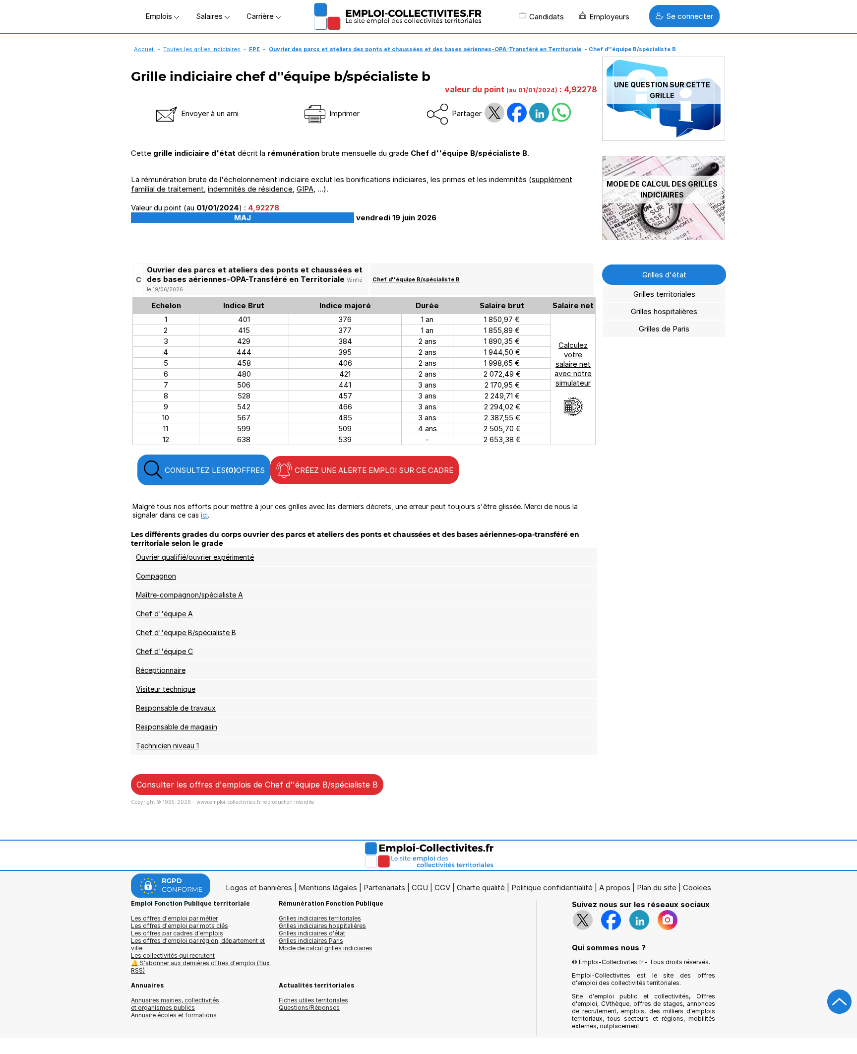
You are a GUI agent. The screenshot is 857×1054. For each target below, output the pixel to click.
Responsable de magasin (176, 727)
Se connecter (689, 16)
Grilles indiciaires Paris (311, 940)
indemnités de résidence (250, 189)
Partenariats (384, 887)
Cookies (697, 887)
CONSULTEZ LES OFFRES (214, 470)
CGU (420, 887)
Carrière (261, 16)
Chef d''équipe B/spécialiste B (416, 279)
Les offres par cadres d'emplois (177, 933)
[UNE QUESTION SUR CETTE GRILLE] (663, 138)
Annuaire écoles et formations (174, 1015)
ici (204, 515)
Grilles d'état (664, 274)
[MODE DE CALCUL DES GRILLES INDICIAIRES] (663, 237)
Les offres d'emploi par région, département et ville (198, 944)
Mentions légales (328, 887)
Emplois (159, 16)
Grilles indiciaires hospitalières (322, 925)
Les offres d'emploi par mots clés (179, 925)
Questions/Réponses (309, 1007)
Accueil (144, 49)
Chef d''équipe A (164, 613)
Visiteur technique (165, 689)
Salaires (210, 16)
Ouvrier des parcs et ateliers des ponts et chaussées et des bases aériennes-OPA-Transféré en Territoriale (425, 49)
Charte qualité (481, 887)
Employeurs (609, 16)
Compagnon (156, 576)
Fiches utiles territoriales (313, 1000)
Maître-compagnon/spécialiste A (189, 595)
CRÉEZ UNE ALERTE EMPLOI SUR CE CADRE (373, 470)
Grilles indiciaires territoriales (320, 918)
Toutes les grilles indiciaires (202, 49)
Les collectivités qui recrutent (173, 955)
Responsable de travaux (176, 708)
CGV (442, 887)
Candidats (546, 16)
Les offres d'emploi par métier (174, 918)
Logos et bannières (259, 887)
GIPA (305, 189)
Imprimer (343, 113)
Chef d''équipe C (164, 651)
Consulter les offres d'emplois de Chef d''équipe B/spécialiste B (257, 785)
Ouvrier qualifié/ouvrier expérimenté (195, 557)
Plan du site (656, 887)
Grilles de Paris (664, 328)
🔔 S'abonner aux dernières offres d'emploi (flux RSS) (200, 966)
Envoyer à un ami (209, 113)
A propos (614, 887)
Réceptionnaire (160, 670)
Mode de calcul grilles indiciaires (325, 948)
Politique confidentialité (552, 887)
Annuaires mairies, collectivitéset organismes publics (175, 1003)
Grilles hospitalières (664, 311)
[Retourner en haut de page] (839, 1001)
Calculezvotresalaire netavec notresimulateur (573, 364)
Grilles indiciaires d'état (312, 933)
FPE (254, 49)
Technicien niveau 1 (167, 745)
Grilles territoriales (664, 294)
